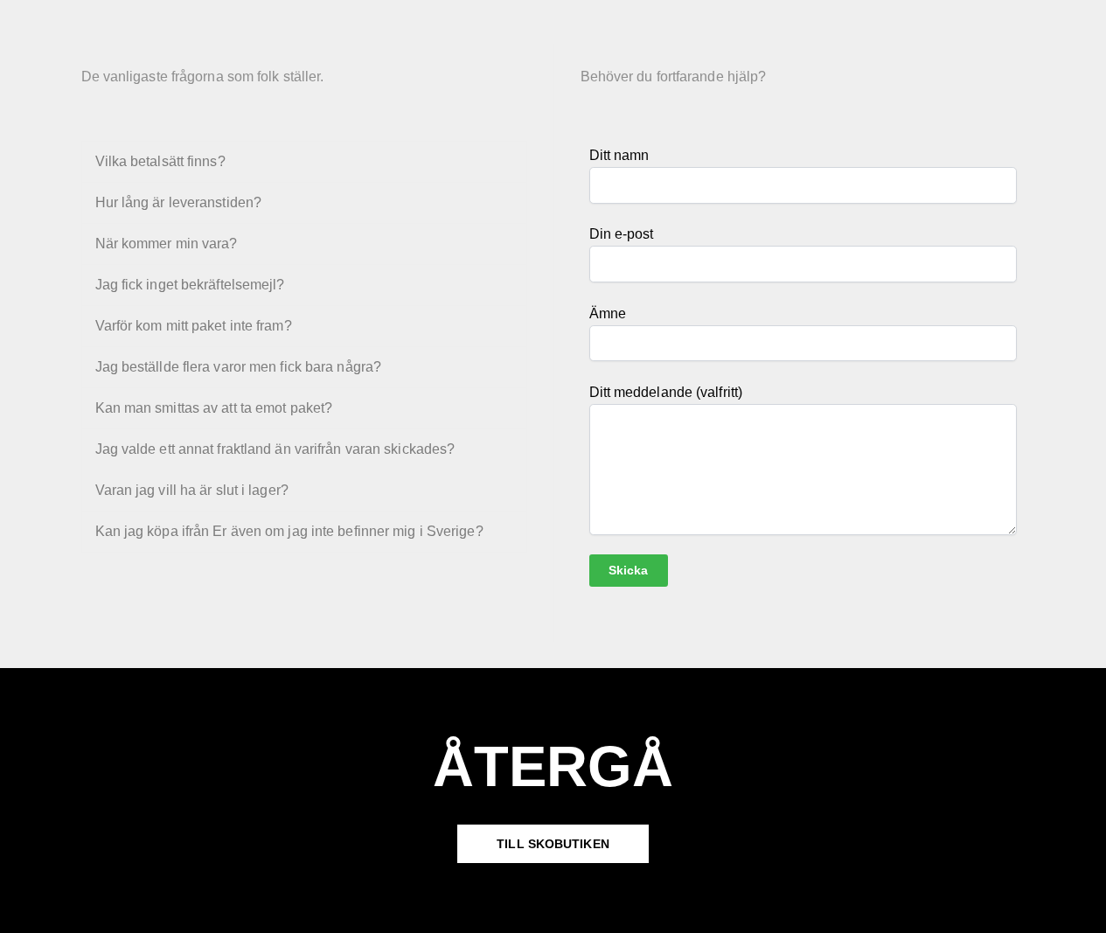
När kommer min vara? (166, 243)
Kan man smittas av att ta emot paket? (214, 407)
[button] (304, 162)
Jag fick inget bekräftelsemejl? (190, 284)
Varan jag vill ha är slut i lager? (192, 490)
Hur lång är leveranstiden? (178, 202)
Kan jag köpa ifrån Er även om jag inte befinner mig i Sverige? (289, 531)
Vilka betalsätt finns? (160, 161)
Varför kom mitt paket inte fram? (193, 325)
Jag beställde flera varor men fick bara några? (238, 366)
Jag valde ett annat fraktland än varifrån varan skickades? (275, 449)
